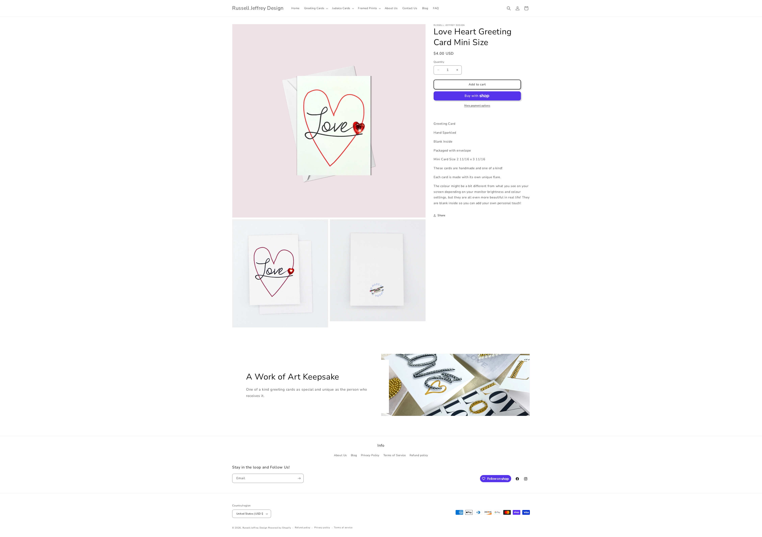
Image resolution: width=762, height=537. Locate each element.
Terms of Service (394, 455)
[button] (316, 8)
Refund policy (419, 455)
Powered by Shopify (279, 527)
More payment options (477, 105)
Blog (354, 455)
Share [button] (441, 215)
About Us (340, 455)
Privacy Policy (370, 455)
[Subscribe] (299, 478)
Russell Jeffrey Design (254, 527)
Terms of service (343, 527)
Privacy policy (322, 527)
